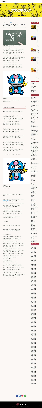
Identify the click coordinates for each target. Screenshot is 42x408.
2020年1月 (33, 284)
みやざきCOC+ (33, 147)
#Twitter (32, 98)
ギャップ (32, 158)
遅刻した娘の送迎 (34, 233)
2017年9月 (33, 321)
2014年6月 (33, 372)
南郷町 (32, 196)
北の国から (33, 195)
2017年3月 (33, 329)
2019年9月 (33, 289)
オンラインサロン (34, 155)
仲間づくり (33, 188)
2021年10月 (33, 256)
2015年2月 (33, 362)
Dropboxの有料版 (6, 200)
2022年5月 (33, 247)
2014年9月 (33, 368)
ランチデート (33, 184)
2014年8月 (33, 370)
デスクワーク (33, 172)
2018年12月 (33, 301)
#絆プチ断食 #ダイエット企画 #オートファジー (34, 128)
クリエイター (33, 159)
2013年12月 (33, 380)
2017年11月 (33, 318)
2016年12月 (33, 333)
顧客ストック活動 (34, 236)
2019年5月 (33, 294)
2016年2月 (33, 346)
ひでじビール (33, 146)
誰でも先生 (33, 232)
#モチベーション (34, 110)
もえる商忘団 (33, 151)
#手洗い (32, 122)
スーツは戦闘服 (33, 171)
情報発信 (32, 217)
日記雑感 (32, 90)
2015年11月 (33, 350)
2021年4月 (33, 264)
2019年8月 (33, 290)
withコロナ (33, 139)
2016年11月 (33, 334)
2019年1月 (33, 300)
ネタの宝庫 (33, 175)
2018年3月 (33, 313)
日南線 (32, 220)
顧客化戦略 (33, 238)
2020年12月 (33, 269)
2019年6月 (33, 293)
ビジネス (32, 180)
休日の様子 (33, 191)
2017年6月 (33, 325)
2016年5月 (33, 342)
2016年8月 (33, 338)
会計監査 (32, 192)
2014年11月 (33, 366)
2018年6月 (33, 309)
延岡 (31, 209)
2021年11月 (33, 255)
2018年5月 (33, 310)
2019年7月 (33, 292)
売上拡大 (32, 203)
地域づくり (33, 201)
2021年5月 (33, 263)
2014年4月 (33, 375)
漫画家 (32, 221)
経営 (11, 22)
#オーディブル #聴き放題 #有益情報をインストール (34, 101)
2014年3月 (33, 376)
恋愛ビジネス (33, 216)
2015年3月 (33, 360)
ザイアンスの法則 (34, 166)
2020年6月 (33, 277)
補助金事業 (33, 228)
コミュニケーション (34, 160)
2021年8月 (33, 259)
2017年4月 (33, 327)
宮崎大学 (32, 204)
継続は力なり (33, 225)
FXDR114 (32, 135)
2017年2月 (33, 330)
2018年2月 (33, 314)
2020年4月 (33, 280)
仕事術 (32, 86)
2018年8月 (33, 306)
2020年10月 (33, 272)
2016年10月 (33, 335)
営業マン (32, 200)
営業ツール (33, 199)
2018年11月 (33, 302)
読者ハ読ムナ (33, 230)
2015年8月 (33, 354)
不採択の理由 (33, 187)
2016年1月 (33, 347)
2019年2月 (33, 298)
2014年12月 (33, 364)
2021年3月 (33, 265)
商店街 (32, 197)
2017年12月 (33, 317)
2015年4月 (33, 359)
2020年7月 (33, 276)
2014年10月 (33, 367)
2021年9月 (33, 257)
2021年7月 (33, 260)
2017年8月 (33, 322)
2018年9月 (33, 305)
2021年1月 (33, 268)
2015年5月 (33, 358)
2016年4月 (33, 343)
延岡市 (32, 212)
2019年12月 (33, 285)
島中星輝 (32, 208)
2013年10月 (33, 383)
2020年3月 (33, 281)
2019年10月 (33, 288)
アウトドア (33, 154)
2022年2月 (33, 251)
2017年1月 (33, 331)
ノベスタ (32, 176)
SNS (32, 83)
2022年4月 (33, 248)
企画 (31, 87)
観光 (31, 229)
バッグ (32, 179)
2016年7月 (33, 339)
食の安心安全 (33, 240)
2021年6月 (33, 261)
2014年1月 (33, 379)
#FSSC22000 (33, 97)
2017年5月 (33, 326)
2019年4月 (33, 296)
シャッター (33, 168)
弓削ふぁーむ (33, 213)
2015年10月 (33, 351)
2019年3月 (33, 297)
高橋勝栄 (32, 241)
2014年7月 (33, 371)
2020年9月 (33, 273)
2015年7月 (33, 355)
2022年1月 (33, 252)
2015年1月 (33, 363)
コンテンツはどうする (34, 163)
